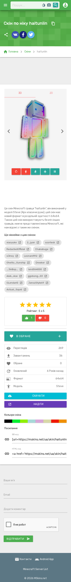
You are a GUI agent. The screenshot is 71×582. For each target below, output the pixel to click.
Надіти (26, 404)
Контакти (23, 559)
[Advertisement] (35, 71)
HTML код (16, 449)
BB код (15, 434)
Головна (10, 52)
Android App (44, 559)
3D (20, 93)
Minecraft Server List (35, 569)
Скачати (26, 396)
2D (51, 93)
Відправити (18, 538)
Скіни (27, 51)
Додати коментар (15, 509)
